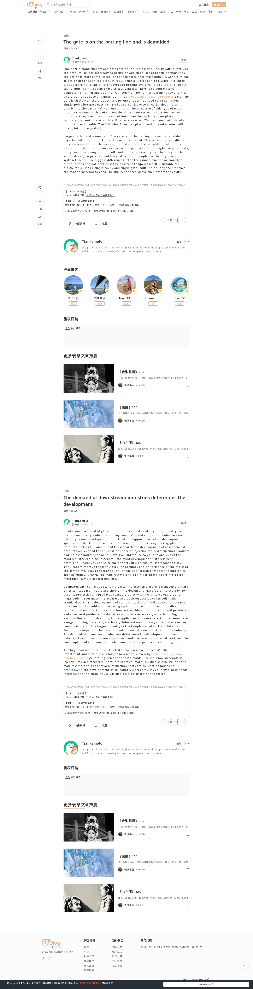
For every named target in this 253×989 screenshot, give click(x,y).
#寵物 (144, 946)
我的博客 (117, 965)
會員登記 (204, 4)
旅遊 (162, 11)
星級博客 (119, 11)
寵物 (202, 11)
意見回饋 (89, 965)
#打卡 (159, 946)
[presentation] (63, 286)
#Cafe (175, 946)
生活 (194, 11)
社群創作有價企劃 (37, 11)
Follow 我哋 (127, 210)
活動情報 (134, 204)
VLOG (146, 11)
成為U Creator (78, 11)
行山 (210, 11)
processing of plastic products (151, 96)
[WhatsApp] (39, 233)
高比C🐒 (73, 298)
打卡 (82, 204)
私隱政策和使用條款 (90, 983)
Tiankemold (80, 58)
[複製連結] (39, 250)
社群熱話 (59, 11)
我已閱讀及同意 (206, 984)
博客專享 (132, 11)
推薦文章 (106, 11)
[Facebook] (39, 225)
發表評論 (72, 328)
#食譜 (167, 946)
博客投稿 (89, 970)
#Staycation (187, 946)
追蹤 (183, 60)
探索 (95, 11)
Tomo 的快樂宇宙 (126, 298)
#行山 (151, 946)
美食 (154, 11)
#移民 (199, 946)
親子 (186, 11)
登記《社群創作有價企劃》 (100, 195)
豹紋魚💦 (100, 298)
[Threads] (39, 242)
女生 (170, 11)
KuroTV (180, 298)
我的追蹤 (117, 961)
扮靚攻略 (122, 204)
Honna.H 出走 (153, 298)
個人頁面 (117, 946)
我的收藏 (117, 956)
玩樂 (178, 11)
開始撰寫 (219, 4)
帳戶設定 (117, 951)
